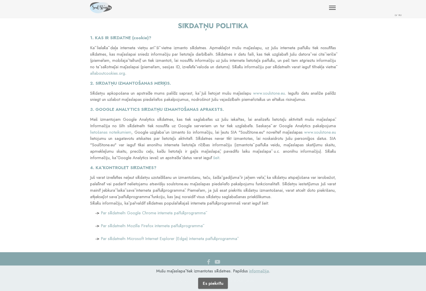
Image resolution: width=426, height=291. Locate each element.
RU (400, 15)
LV (396, 15)
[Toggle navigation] (332, 8)
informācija (259, 271)
